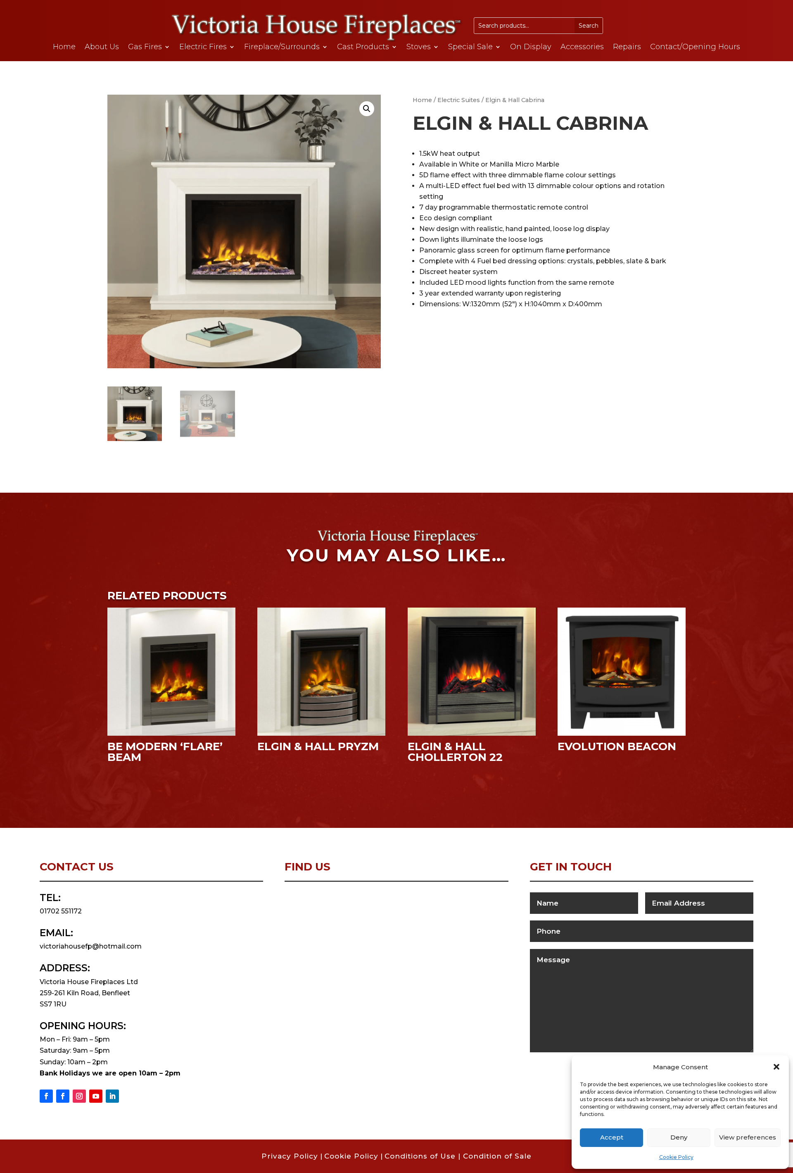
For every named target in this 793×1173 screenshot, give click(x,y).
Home (64, 47)
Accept (611, 1137)
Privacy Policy (289, 1156)
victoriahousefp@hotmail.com (91, 946)
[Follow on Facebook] (46, 1096)
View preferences (747, 1137)
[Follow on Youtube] (95, 1096)
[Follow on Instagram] (79, 1096)
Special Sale (470, 47)
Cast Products (363, 47)
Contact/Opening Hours (695, 47)
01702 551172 (61, 911)
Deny (678, 1137)
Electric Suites (458, 100)
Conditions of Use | (424, 1156)
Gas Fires (145, 47)
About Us (102, 47)
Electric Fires (203, 47)
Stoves (418, 47)
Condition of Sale (497, 1156)
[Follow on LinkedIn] (112, 1096)
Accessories (582, 47)
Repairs (627, 47)
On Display (530, 47)
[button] (776, 1067)
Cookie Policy (676, 1157)
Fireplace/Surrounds (282, 47)
